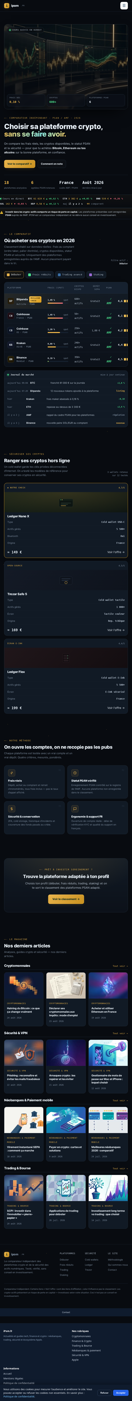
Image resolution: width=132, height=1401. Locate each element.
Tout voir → (120, 966)
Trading (64, 1269)
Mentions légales (13, 1378)
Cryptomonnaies (81, 1336)
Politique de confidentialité (18, 1383)
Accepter (120, 1393)
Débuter (64, 1259)
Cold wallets (91, 1259)
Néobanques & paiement (86, 1350)
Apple (75, 1359)
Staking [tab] (98, 274)
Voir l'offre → (116, 552)
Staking (64, 1275)
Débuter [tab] (16, 274)
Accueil (7, 1373)
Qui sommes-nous (118, 1264)
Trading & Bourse (82, 1345)
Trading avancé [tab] (72, 274)
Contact (112, 1269)
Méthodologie (115, 1259)
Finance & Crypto (81, 1341)
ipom (15, 5)
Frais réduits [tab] (41, 274)
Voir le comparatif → (19, 163)
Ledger (89, 1264)
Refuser (104, 1393)
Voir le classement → (66, 899)
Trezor (88, 1269)
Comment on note (52, 163)
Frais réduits (66, 1264)
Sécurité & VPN (80, 1355)
